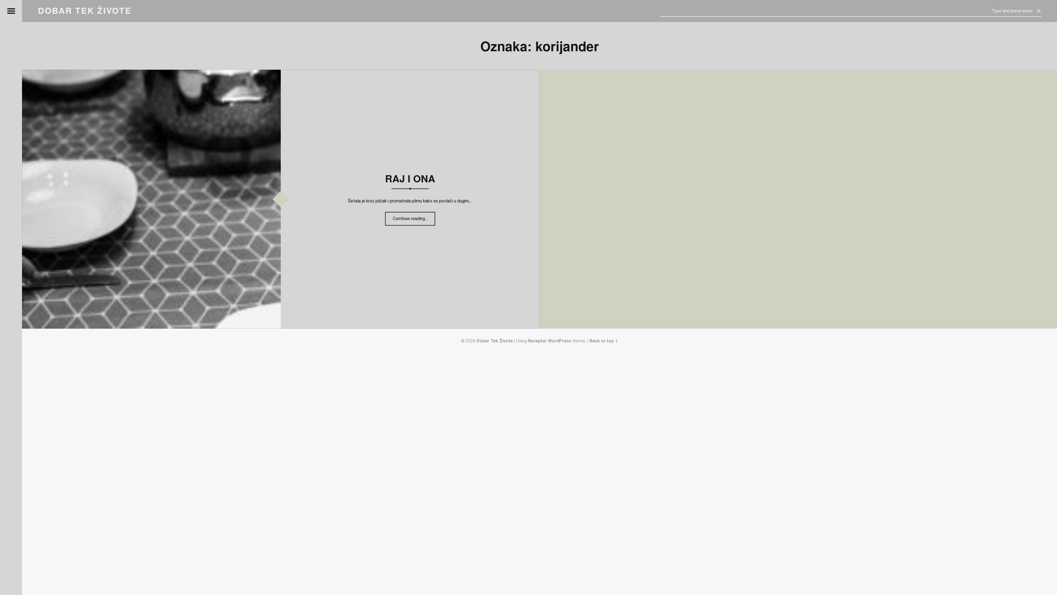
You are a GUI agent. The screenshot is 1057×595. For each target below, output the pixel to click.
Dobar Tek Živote (495, 341)
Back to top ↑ (604, 341)
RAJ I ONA (410, 178)
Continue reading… (414, 216)
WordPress (559, 341)
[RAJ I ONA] (151, 73)
